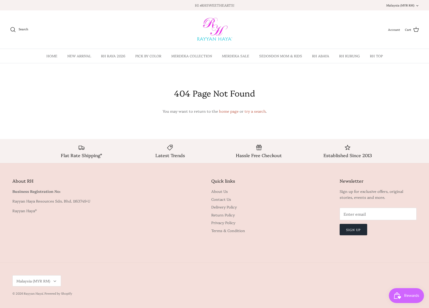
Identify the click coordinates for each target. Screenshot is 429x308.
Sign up (353, 229)
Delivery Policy (224, 206)
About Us (219, 191)
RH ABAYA (320, 55)
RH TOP (376, 55)
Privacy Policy (223, 222)
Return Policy (223, 214)
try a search (255, 111)
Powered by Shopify (58, 293)
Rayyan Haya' (33, 293)
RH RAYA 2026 (113, 55)
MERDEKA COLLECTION (191, 55)
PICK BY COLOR (148, 55)
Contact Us (221, 199)
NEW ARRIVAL (79, 55)
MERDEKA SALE (235, 55)
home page (229, 111)
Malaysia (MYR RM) (400, 5)
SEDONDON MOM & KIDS (280, 55)
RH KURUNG (349, 55)
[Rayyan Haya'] (214, 29)
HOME (51, 55)
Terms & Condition (228, 230)
